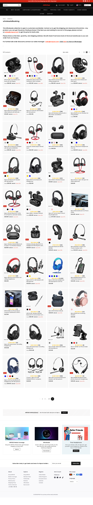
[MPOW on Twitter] (60, 477)
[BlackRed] (57, 109)
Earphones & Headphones (32, 10)
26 (49, 399)
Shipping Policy (12, 482)
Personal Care (55, 10)
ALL (7, 10)
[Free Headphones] (76, 433)
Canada (41, 482)
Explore (17, 449)
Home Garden (82, 10)
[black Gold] (13, 176)
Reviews (26, 480)
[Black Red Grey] (80, 343)
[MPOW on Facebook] (55, 477)
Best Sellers (15, 10)
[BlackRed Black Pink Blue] (13, 209)
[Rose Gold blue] (35, 176)
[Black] (57, 243)
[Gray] (57, 343)
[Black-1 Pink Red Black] (57, 76)
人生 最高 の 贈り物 (12, 486)
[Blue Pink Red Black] (13, 376)
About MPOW (11, 474)
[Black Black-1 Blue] (80, 143)
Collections (9, 18)
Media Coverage (12, 476)
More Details (46, 450)
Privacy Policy (11, 478)
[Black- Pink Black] (80, 76)
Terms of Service (12, 484)
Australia (41, 480)
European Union (43, 478)
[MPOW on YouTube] (57, 477)
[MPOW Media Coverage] (17, 433)
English (87, 5)
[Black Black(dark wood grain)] (35, 343)
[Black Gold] (35, 276)
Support (50, 13)
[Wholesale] (46, 433)
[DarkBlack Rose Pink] (57, 209)
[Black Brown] (35, 310)
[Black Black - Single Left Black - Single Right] (57, 176)
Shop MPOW (27, 474)
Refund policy (11, 480)
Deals (46, 10)
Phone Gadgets (69, 10)
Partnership (26, 478)
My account (26, 484)
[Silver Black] (13, 143)
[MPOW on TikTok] (63, 477)
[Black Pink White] (35, 209)
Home (4, 18)
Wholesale (26, 482)
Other (42, 13)
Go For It (76, 450)
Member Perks (27, 476)
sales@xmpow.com (11, 32)
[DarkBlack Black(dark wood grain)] (80, 243)
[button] (13, 78)
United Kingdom (43, 476)
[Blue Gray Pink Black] (57, 143)
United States (42, 474)
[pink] (80, 310)
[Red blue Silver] (80, 109)
